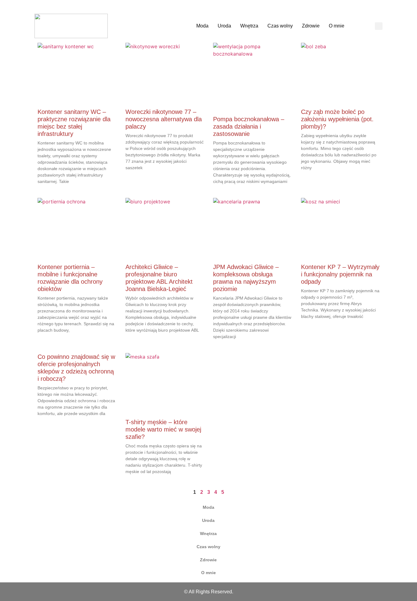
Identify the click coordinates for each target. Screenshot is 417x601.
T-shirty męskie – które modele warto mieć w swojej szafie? (163, 429)
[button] (379, 26)
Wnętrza (249, 25)
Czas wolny (280, 25)
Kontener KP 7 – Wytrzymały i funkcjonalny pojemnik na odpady (340, 274)
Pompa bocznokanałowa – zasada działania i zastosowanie (248, 126)
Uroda (224, 25)
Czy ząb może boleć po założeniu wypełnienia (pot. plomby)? (337, 119)
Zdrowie (311, 25)
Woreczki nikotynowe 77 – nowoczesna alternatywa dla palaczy (163, 119)
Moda (202, 25)
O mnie (336, 25)
